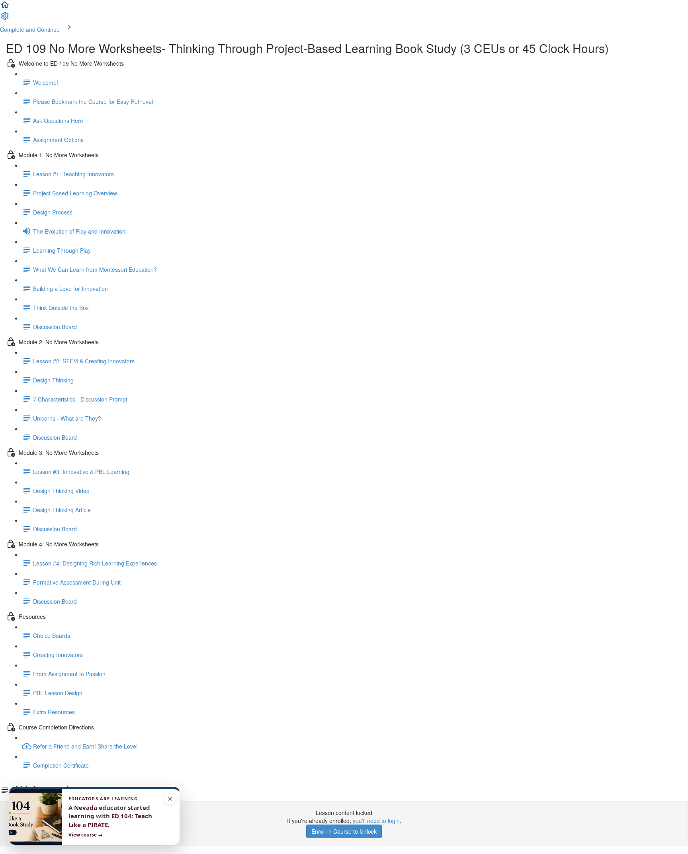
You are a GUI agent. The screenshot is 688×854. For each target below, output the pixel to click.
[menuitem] (5, 18)
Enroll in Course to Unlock (344, 831)
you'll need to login (376, 821)
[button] (5, 7)
